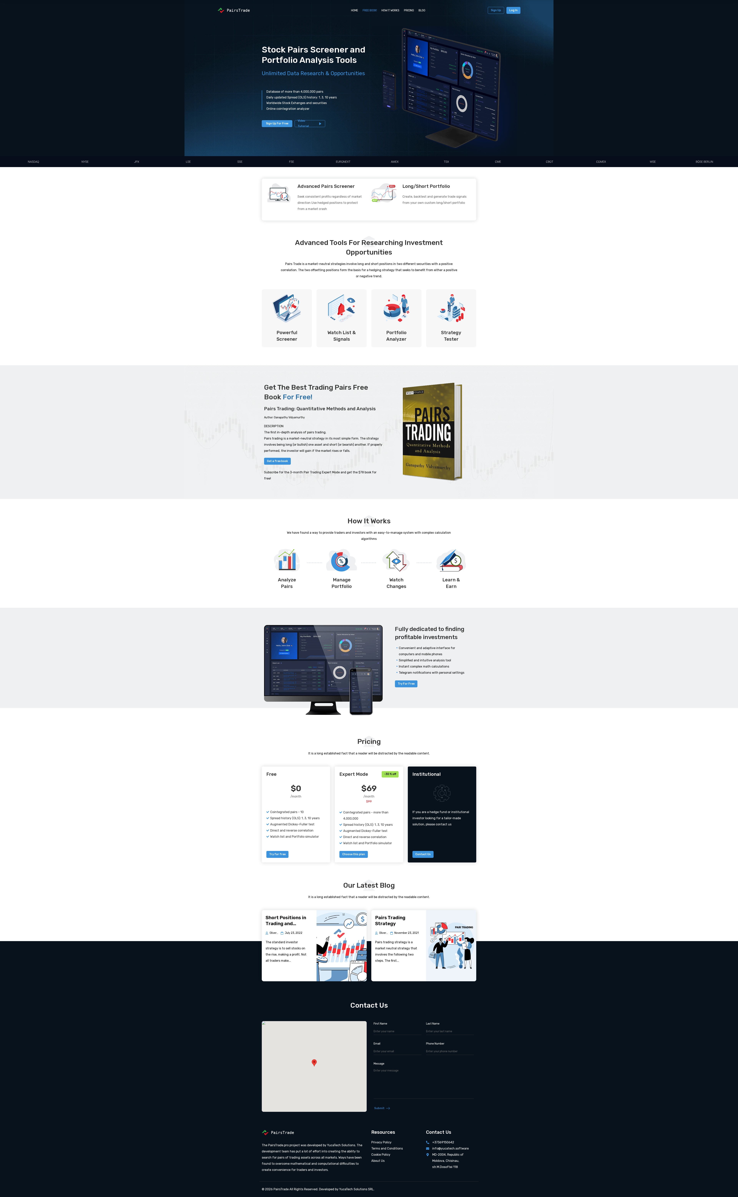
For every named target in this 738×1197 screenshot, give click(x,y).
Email (377, 1043)
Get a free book (277, 461)
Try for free (277, 854)
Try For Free (406, 683)
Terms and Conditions (387, 1148)
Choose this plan (353, 854)
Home (354, 10)
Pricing (409, 10)
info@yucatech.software (450, 1148)
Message (379, 1063)
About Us (378, 1161)
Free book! (370, 10)
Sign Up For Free (277, 123)
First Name (380, 1023)
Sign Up (496, 10)
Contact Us (423, 854)
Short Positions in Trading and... (286, 920)
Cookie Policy (380, 1154)
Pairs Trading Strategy (390, 920)
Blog (422, 10)
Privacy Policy (381, 1142)
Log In (513, 10)
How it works (390, 10)
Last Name (433, 1023)
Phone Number (435, 1043)
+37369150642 (443, 1142)
